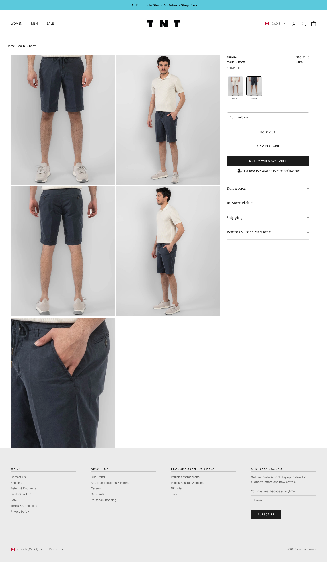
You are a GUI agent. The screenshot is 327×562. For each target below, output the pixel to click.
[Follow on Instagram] (24, 534)
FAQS (14, 500)
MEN (34, 23)
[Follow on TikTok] (47, 534)
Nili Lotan (177, 488)
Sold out (268, 132)
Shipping (16, 482)
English (54, 549)
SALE (50, 23)
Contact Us (18, 477)
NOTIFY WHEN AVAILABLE (268, 161)
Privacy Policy (20, 511)
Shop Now (189, 5)
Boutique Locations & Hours (110, 482)
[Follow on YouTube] (36, 534)
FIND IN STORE (268, 145)
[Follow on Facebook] (13, 534)
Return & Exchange (23, 488)
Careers (96, 488)
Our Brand (98, 477)
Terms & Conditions (24, 505)
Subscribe (266, 514)
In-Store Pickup (21, 494)
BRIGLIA (232, 57)
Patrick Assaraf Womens (187, 482)
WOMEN (16, 23)
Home (11, 46)
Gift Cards (98, 494)
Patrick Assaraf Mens (185, 477)
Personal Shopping (103, 500)
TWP (174, 494)
